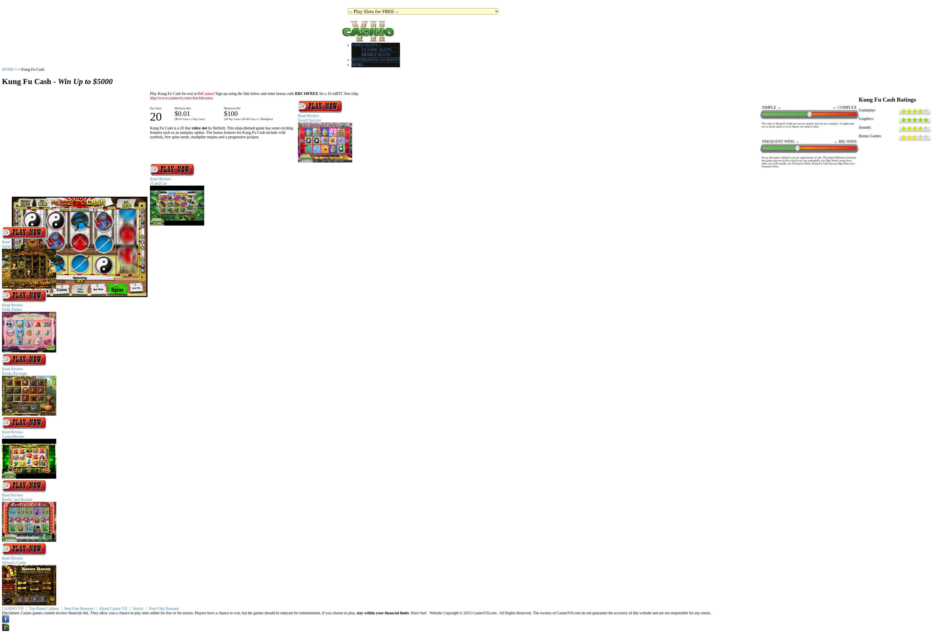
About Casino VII (113, 608)
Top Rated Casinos (44, 608)
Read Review (308, 116)
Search (138, 608)
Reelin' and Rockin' (17, 499)
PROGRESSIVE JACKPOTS (376, 60)
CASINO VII (12, 608)
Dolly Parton (12, 309)
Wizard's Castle (14, 563)
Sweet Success (309, 120)
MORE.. (358, 65)
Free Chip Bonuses (164, 608)
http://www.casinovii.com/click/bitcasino (181, 98)
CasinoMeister (13, 436)
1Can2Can (158, 183)
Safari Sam (10, 246)
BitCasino (205, 93)
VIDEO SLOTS (366, 45)
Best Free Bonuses (78, 608)
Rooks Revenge (14, 373)
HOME (8, 69)
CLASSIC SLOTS (377, 50)
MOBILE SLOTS (376, 55)
